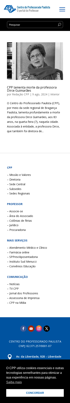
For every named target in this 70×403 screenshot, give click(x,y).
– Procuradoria (16, 230)
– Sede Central (16, 184)
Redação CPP (20, 94)
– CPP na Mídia (16, 303)
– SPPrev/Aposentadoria (22, 257)
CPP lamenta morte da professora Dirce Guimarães (32, 89)
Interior (55, 94)
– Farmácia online (18, 252)
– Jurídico (12, 225)
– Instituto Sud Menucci (22, 261)
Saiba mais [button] (14, 382)
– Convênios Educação (21, 266)
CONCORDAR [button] (35, 392)
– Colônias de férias (19, 220)
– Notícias (13, 284)
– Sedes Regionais (18, 193)
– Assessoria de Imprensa (23, 298)
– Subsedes (14, 189)
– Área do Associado (20, 216)
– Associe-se (15, 211)
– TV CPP (13, 288)
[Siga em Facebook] (23, 328)
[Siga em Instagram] (39, 328)
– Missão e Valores (19, 175)
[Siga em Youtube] (31, 328)
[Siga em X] (47, 328)
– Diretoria (13, 179)
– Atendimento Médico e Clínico (27, 247)
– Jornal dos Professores (22, 293)
